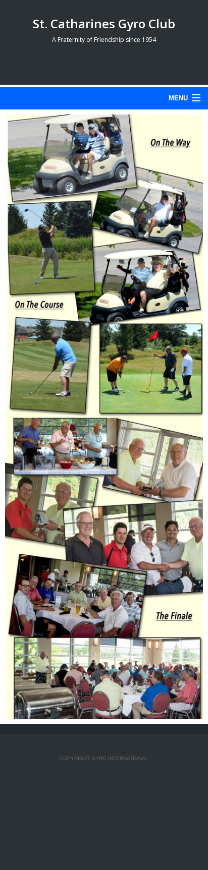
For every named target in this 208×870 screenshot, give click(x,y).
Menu (178, 98)
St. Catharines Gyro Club (104, 23)
